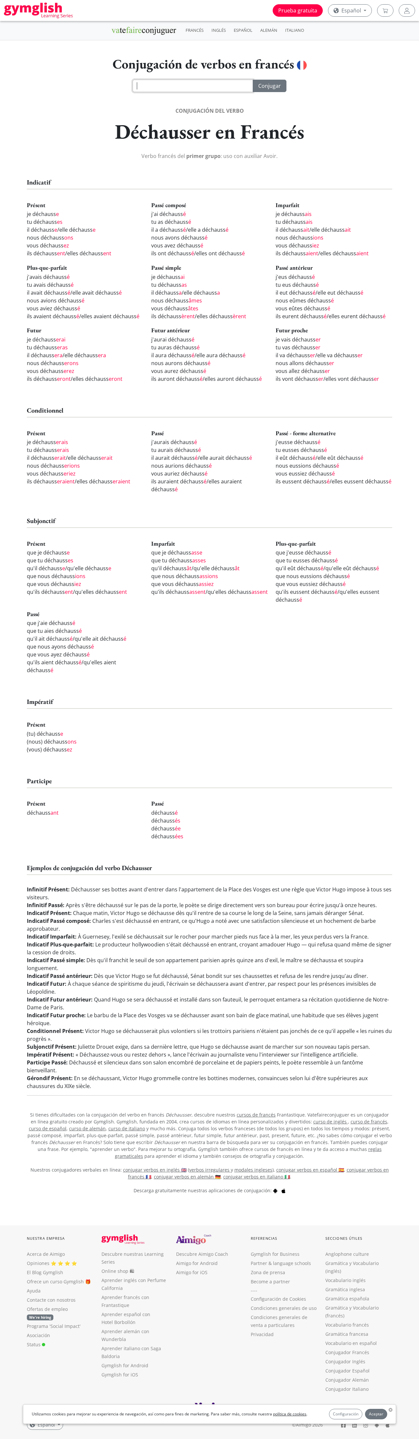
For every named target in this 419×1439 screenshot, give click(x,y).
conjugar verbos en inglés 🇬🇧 (155, 1170)
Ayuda (34, 1291)
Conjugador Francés (347, 1352)
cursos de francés (256, 1115)
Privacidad (262, 1334)
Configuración (345, 1414)
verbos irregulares (210, 1170)
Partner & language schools (281, 1263)
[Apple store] (283, 1190)
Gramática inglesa (345, 1289)
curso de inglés (330, 1121)
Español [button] (351, 10)
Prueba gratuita (297, 10)
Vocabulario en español (351, 1343)
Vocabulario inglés (345, 1280)
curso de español (47, 1128)
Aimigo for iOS (192, 1272)
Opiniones (38, 1263)
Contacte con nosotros (51, 1300)
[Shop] (385, 10)
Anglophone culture (347, 1254)
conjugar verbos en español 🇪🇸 (310, 1170)
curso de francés (369, 1121)
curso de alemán (87, 1128)
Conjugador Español (347, 1371)
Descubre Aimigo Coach (202, 1254)
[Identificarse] (407, 10)
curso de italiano (126, 1128)
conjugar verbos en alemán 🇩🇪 (187, 1177)
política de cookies (289, 1414)
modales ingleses (253, 1170)
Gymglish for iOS (119, 1374)
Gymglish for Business (275, 1254)
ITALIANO (294, 30)
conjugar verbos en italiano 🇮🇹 (256, 1177)
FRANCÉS (195, 30)
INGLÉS (218, 30)
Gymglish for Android (124, 1365)
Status (34, 1344)
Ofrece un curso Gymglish (55, 1281)
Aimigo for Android (197, 1263)
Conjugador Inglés (345, 1361)
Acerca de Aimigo (46, 1254)
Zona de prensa (268, 1272)
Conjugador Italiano (347, 1389)
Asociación (38, 1335)
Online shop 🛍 (117, 1271)
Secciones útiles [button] (344, 1238)
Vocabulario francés (347, 1325)
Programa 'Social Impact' (54, 1326)
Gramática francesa (346, 1334)
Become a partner (270, 1281)
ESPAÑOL (243, 30)
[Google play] (275, 1190)
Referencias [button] (264, 1238)
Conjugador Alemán (347, 1380)
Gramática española (347, 1298)
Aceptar (376, 1414)
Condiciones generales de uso (284, 1308)
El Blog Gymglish (45, 1272)
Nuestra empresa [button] (46, 1238)
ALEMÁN (268, 30)
